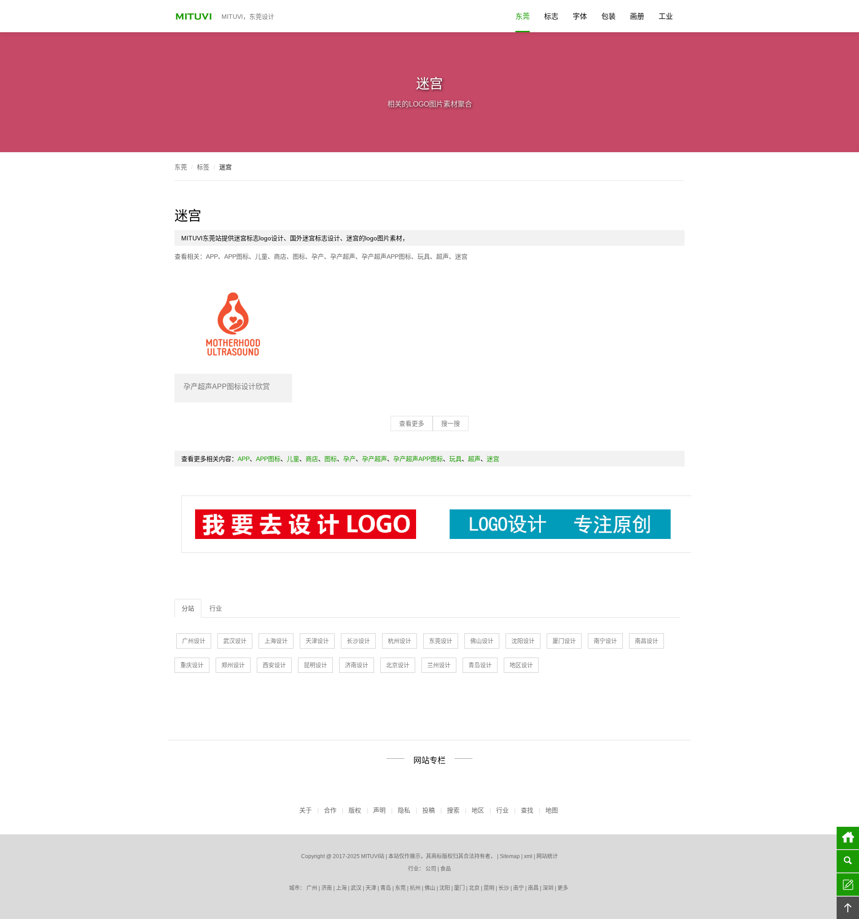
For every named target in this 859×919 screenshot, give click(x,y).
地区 (478, 810)
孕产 (317, 256)
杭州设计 (399, 640)
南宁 (518, 888)
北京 (474, 888)
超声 (442, 256)
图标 (299, 256)
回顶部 (848, 908)
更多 (562, 888)
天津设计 (317, 640)
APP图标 (236, 256)
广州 (311, 888)
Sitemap (510, 856)
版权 (355, 810)
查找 (527, 810)
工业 (666, 16)
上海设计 (276, 640)
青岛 (385, 888)
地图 (551, 810)
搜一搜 (450, 423)
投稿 (428, 810)
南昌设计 (646, 640)
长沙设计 (358, 640)
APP (212, 256)
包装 (608, 16)
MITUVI (194, 16)
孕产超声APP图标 (386, 256)
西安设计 (274, 665)
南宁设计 (605, 640)
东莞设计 (440, 640)
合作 (330, 810)
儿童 (261, 256)
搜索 (453, 810)
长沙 (503, 888)
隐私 (404, 810)
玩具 (423, 256)
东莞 (522, 16)
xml (528, 856)
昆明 (489, 888)
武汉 (356, 888)
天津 (371, 888)
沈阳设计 (523, 640)
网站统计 (547, 856)
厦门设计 (564, 640)
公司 (430, 869)
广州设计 (193, 640)
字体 (580, 16)
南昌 (533, 888)
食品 (445, 869)
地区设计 (521, 665)
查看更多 (411, 423)
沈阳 (444, 888)
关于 (305, 810)
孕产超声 (342, 256)
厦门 (459, 888)
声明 (379, 810)
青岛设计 (480, 665)
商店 (280, 256)
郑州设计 (233, 665)
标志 (551, 16)
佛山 (430, 888)
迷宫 (225, 167)
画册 (637, 16)
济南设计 (356, 665)
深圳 (548, 888)
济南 (326, 888)
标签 (203, 167)
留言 (848, 884)
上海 (341, 888)
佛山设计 (481, 640)
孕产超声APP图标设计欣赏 (226, 386)
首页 (848, 838)
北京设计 (397, 665)
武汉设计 (235, 640)
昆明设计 (315, 665)
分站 (188, 608)
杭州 (415, 888)
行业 (215, 608)
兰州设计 (439, 665)
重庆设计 (192, 665)
